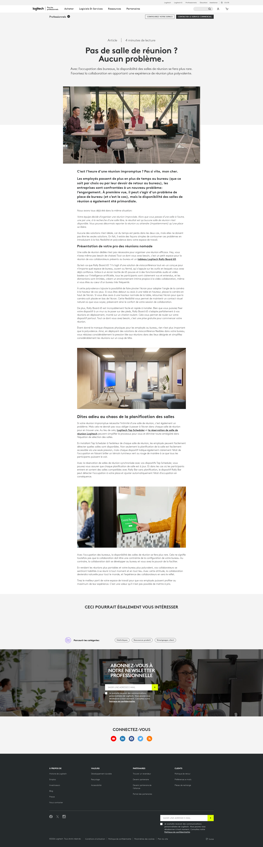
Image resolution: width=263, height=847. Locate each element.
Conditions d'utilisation (95, 839)
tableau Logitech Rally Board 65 (157, 259)
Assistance (214, 3)
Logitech (167, 2)
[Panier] (226, 9)
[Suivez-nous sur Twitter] (57, 817)
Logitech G (178, 2)
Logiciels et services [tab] (91, 8)
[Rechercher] (203, 9)
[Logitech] (47, 8)
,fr (226, 3)
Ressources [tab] (114, 8)
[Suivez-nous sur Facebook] (51, 817)
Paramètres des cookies (144, 839)
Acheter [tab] (69, 8)
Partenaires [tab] (133, 8)
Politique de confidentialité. (122, 701)
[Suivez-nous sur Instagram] (64, 817)
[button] (59, 17)
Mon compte (218, 9)
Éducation (203, 2)
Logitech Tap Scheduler (131, 430)
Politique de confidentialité (177, 832)
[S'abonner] (155, 687)
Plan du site (163, 839)
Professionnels (191, 2)
